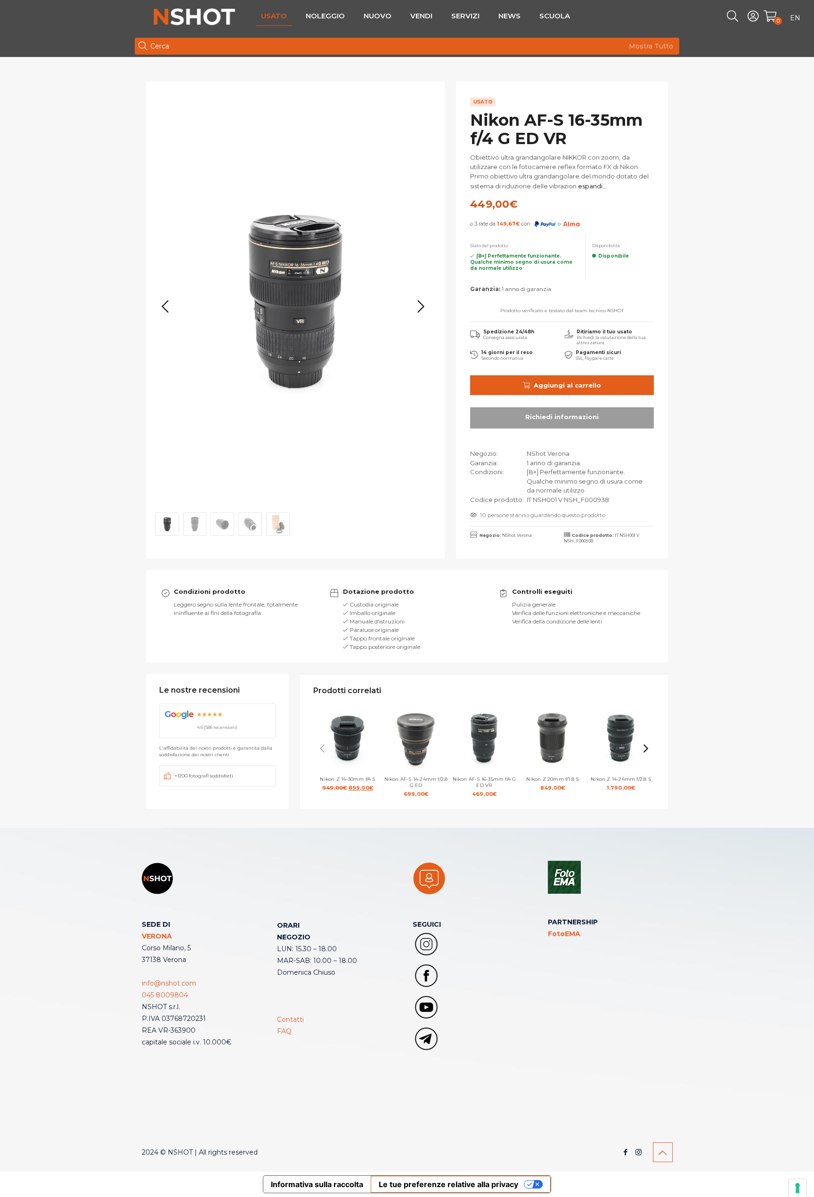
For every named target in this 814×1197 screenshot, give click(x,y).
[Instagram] (638, 1152)
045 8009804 (165, 995)
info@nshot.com (169, 983)
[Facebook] (626, 1152)
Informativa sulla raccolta (317, 1184)
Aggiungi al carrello (567, 385)
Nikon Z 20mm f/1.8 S (552, 783)
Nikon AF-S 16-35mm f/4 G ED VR (484, 786)
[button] (646, 749)
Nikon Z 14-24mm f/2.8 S (621, 783)
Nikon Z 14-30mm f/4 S (351, 783)
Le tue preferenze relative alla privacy (448, 1184)
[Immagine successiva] (421, 307)
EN (795, 18)
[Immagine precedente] (165, 307)
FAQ (284, 1031)
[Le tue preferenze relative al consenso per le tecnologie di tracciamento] (797, 1188)
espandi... (592, 186)
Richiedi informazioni (562, 418)
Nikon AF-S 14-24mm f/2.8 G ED (416, 786)
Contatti (290, 1019)
